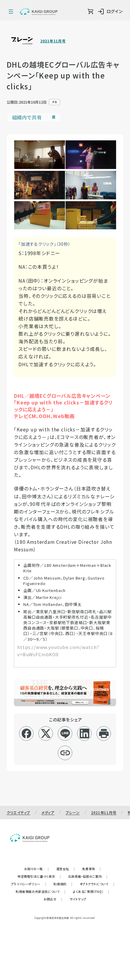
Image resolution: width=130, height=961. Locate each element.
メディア (47, 812)
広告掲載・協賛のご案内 (88, 876)
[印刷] (104, 733)
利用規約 (63, 884)
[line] (65, 733)
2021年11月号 (53, 40)
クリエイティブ (18, 812)
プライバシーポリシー (29, 884)
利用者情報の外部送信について (41, 891)
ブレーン (73, 812)
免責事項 (91, 868)
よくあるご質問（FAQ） (91, 891)
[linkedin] (84, 733)
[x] (46, 733)
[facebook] (26, 733)
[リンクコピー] (65, 753)
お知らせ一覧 (36, 868)
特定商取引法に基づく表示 (39, 876)
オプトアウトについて (97, 884)
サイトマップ (78, 899)
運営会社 (65, 868)
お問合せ (53, 899)
